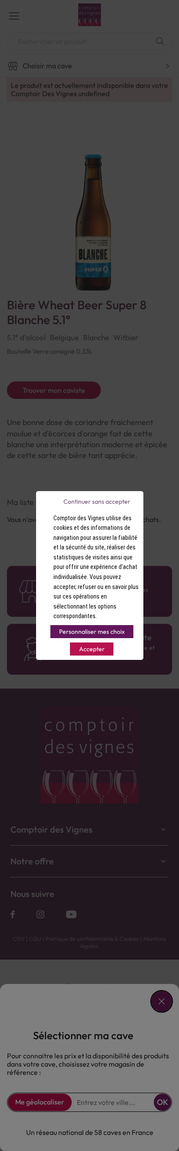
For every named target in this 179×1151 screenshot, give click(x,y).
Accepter (92, 649)
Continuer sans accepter (96, 501)
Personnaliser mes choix (92, 632)
